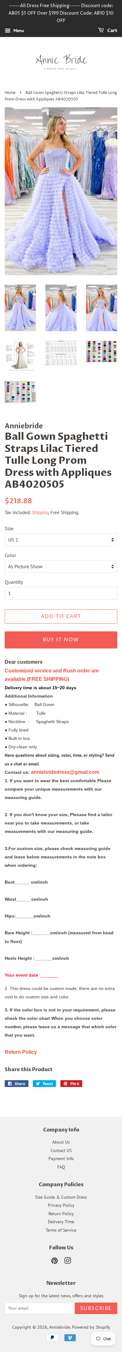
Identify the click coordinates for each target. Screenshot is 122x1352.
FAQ (61, 1167)
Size (9, 528)
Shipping (40, 512)
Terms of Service (61, 1230)
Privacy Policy (61, 1205)
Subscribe (96, 1308)
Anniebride (59, 1327)
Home (10, 92)
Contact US (61, 1150)
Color (10, 555)
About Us (61, 1142)
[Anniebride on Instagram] (67, 1262)
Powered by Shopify (91, 1327)
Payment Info (61, 1158)
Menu (18, 31)
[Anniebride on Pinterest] (54, 1262)
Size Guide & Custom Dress (61, 1197)
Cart (111, 31)
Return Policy (61, 1213)
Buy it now (61, 639)
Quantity (14, 582)
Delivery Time (61, 1221)
